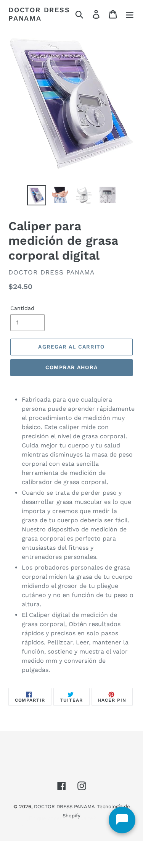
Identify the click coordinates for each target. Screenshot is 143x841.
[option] (36, 195)
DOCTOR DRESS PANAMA (39, 14)
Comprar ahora (71, 367)
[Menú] (129, 14)
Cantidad (22, 308)
